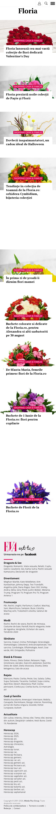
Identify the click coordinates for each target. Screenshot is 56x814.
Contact (17, 808)
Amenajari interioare (32, 699)
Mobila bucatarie (12, 699)
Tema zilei (39, 717)
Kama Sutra (31, 568)
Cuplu (48, 566)
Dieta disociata (26, 665)
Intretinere (9, 663)
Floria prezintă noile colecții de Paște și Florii (27, 96)
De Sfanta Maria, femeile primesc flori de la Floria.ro (26, 371)
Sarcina (7, 642)
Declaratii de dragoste (27, 571)
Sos (35, 678)
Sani (6, 608)
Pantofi (25, 626)
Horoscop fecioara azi (14, 765)
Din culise (9, 717)
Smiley (44, 587)
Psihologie (32, 642)
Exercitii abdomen (33, 663)
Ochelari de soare (35, 629)
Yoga (42, 660)
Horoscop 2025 (11, 736)
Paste (16, 678)
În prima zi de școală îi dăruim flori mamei (22, 280)
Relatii (41, 566)
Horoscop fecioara (13, 754)
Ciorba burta (32, 686)
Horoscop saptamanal (15, 792)
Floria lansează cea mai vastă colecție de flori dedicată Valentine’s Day (28, 52)
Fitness (13, 660)
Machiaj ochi (10, 610)
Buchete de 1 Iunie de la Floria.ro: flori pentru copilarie (23, 419)
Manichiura (14, 608)
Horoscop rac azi (12, 760)
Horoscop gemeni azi (14, 762)
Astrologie (9, 746)
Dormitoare (19, 702)
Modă (7, 620)
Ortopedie (19, 650)
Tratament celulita (26, 610)
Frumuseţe (10, 602)
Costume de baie (12, 626)
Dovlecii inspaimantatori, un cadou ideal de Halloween (27, 142)
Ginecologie (43, 642)
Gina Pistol (22, 589)
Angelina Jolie (10, 587)
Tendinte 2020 (11, 631)
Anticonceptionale (38, 644)
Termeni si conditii (36, 806)
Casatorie (15, 568)
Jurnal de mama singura (16, 704)
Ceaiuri (15, 642)
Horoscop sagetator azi (15, 776)
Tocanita (23, 681)
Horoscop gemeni (12, 757)
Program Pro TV (31, 592)
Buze (32, 608)
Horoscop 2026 (11, 733)
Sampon (25, 608)
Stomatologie (10, 644)
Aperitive (8, 683)
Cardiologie (17, 647)
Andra (7, 589)
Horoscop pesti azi (13, 781)
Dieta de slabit (11, 665)
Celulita (40, 608)
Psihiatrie (30, 650)
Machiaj (46, 605)
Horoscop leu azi (12, 784)
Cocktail (33, 681)
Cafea (47, 678)
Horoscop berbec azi (14, 789)
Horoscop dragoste (13, 741)
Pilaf (34, 683)
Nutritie (47, 663)
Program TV (17, 592)
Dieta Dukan (24, 660)
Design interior (33, 702)
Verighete (20, 629)
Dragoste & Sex (13, 562)
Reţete (7, 675)
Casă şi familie (12, 696)
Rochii (11, 605)
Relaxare (35, 660)
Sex (22, 568)
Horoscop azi (10, 738)
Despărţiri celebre (24, 720)
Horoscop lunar (11, 749)
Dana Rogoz (24, 587)
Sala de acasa (22, 668)
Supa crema (43, 681)
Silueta (38, 665)
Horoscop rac (10, 752)
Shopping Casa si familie (28, 41)
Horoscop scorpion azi (15, 773)
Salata (41, 678)
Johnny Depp (22, 584)
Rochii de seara (18, 623)
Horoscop (9, 730)
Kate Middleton (28, 581)
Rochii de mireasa (36, 623)
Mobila (46, 699)
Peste (30, 678)
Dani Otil (35, 587)
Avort (40, 647)
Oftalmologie (30, 647)
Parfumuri (27, 605)
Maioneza (26, 683)
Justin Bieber (34, 589)
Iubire (7, 568)
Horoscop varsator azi (14, 778)
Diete (6, 660)
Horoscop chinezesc (14, 744)
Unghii (18, 605)
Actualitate (10, 714)
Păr (5, 605)
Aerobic (19, 663)
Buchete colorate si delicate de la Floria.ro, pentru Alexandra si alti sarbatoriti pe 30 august (27, 329)
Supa (6, 681)
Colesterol (23, 644)
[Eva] (9, 3)
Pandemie (12, 723)
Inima (23, 642)
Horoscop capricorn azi (15, 770)
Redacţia (7, 808)
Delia (13, 589)
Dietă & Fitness (13, 657)
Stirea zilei (28, 717)
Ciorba (23, 678)
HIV (12, 650)
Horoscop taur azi (12, 768)
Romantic (18, 566)
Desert (17, 683)
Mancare (8, 678)
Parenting (47, 702)
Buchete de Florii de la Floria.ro (22, 509)
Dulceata (14, 681)
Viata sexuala (30, 566)
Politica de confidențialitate (15, 806)
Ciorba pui (19, 686)
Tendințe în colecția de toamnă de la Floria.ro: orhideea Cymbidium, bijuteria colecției (23, 192)
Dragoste (8, 566)
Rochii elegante (37, 626)
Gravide (33, 704)
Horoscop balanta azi (14, 786)
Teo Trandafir (36, 584)
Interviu (18, 717)
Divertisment (11, 578)
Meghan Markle (11, 581)
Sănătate (9, 638)
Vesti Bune (39, 720)
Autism (17, 707)
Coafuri (37, 605)
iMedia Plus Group (31, 800)
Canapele (8, 702)
